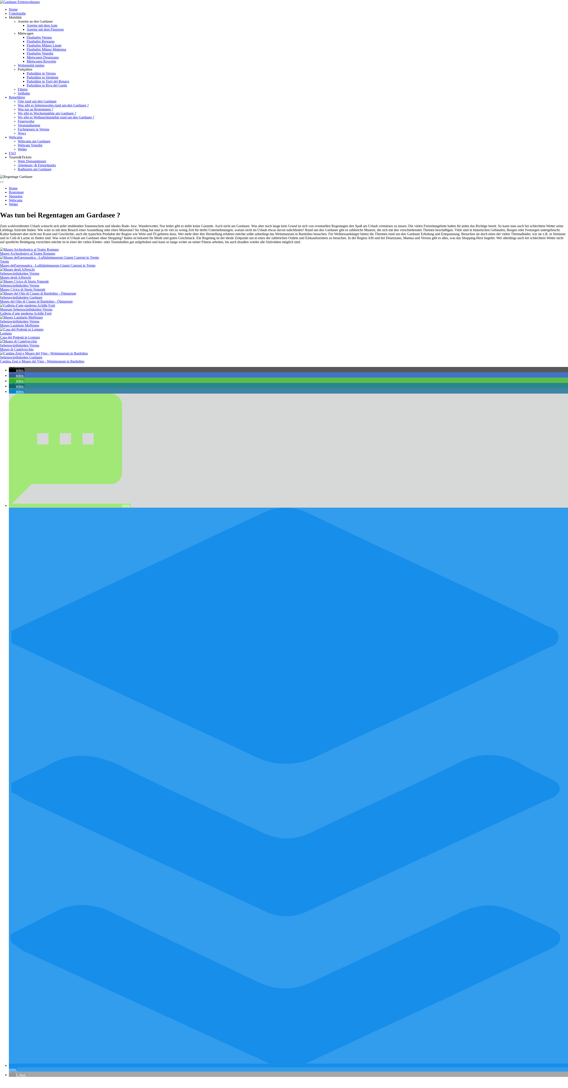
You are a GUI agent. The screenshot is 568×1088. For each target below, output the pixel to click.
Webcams (15, 137)
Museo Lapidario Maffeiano (19, 325)
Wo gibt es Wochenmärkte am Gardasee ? (47, 113)
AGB (60, 1082)
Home (13, 9)
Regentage (16, 192)
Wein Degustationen (32, 161)
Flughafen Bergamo (41, 41)
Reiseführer (17, 97)
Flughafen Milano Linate (44, 45)
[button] (16, 370)
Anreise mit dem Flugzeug (45, 29)
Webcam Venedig (30, 145)
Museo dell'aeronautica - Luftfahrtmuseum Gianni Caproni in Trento (47, 265)
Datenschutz (75, 1082)
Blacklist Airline (43, 1082)
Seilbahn (24, 93)
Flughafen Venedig (40, 53)
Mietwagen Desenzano (43, 57)
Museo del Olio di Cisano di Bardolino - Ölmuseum (36, 301)
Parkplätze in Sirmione (42, 77)
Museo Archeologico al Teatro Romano (27, 253)
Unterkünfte (17, 13)
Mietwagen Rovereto (41, 61)
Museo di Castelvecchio (17, 349)
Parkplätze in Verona (41, 73)
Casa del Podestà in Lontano (20, 337)
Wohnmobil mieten (31, 65)
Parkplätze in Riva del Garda (47, 85)
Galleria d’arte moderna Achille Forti (25, 313)
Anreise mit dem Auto (42, 25)
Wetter (22, 149)
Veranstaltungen (29, 125)
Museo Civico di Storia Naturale (22, 289)
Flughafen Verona (39, 37)
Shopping (15, 196)
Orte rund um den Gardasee (37, 101)
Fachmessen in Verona (33, 129)
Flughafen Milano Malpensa (46, 49)
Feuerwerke (26, 121)
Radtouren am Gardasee (34, 169)
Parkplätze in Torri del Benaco (48, 81)
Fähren (23, 89)
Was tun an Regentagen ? (35, 109)
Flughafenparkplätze (15, 1082)
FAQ (12, 153)
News (22, 133)
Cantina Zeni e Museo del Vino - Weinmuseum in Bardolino (42, 361)
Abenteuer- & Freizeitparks (37, 165)
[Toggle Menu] (2, 182)
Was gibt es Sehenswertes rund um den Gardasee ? (53, 105)
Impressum (93, 1082)
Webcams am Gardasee (34, 141)
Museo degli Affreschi (15, 277)
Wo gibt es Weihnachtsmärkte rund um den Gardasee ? (56, 117)
